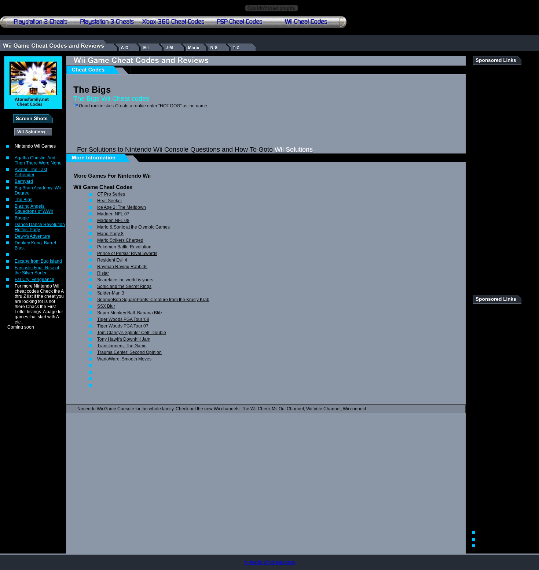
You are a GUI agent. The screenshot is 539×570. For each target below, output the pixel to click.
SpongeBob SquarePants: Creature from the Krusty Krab (153, 299)
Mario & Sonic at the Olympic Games (133, 227)
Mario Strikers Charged (120, 240)
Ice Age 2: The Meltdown (121, 207)
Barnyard (24, 181)
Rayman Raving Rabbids (122, 266)
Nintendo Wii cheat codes (269, 562)
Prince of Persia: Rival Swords (127, 253)
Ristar (103, 273)
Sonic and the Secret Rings (124, 286)
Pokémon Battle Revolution (124, 246)
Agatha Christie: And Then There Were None (38, 160)
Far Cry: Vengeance (34, 279)
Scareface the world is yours (125, 279)
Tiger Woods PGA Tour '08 (123, 319)
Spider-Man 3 (110, 293)
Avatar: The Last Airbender (31, 172)
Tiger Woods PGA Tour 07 (122, 326)
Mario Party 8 (110, 233)
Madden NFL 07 (113, 213)
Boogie (22, 218)
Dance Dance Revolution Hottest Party (40, 227)
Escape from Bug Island (38, 261)
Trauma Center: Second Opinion (129, 352)
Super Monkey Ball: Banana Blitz (129, 312)
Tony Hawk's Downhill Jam (123, 339)
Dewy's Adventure (32, 236)
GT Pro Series (111, 194)
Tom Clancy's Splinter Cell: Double (131, 332)
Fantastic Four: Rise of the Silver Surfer (37, 270)
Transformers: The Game (122, 345)
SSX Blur (106, 306)
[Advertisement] (159, 135)
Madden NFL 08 (113, 220)
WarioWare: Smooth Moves (124, 359)
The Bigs (23, 199)
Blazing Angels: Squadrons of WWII (34, 209)
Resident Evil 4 (112, 260)
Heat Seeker (109, 200)
